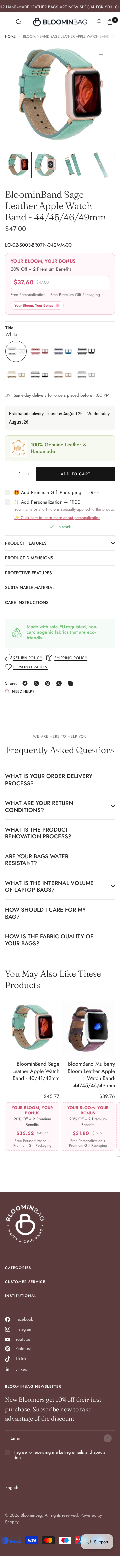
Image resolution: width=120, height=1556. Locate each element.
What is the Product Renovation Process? (38, 833)
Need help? (23, 691)
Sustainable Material (29, 587)
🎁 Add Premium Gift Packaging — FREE (56, 493)
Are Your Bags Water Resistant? (36, 859)
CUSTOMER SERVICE (25, 1281)
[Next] (99, 96)
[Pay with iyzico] (10, 1540)
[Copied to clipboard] (72, 683)
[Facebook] (26, 683)
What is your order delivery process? (48, 779)
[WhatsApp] (60, 683)
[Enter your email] (108, 1438)
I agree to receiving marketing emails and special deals (60, 1455)
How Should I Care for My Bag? (45, 913)
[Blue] (62, 351)
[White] (16, 351)
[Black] (39, 374)
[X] (38, 683)
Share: (11, 683)
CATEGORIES (18, 1267)
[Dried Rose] (62, 374)
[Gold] (16, 374)
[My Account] (99, 22)
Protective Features (28, 573)
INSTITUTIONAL (20, 1295)
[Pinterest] (49, 683)
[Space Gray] (86, 351)
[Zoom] (101, 54)
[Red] (39, 351)
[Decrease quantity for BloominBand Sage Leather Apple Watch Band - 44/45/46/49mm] (10, 474)
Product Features (26, 543)
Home (10, 36)
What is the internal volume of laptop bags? (49, 886)
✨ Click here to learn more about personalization (57, 518)
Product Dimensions (29, 558)
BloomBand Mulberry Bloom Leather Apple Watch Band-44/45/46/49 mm (91, 1074)
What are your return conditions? (39, 806)
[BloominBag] (60, 22)
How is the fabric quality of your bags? (49, 939)
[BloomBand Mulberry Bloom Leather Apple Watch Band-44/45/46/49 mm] (88, 1028)
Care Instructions (27, 602)
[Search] (18, 22)
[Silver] (86, 374)
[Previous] (20, 96)
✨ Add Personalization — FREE (47, 502)
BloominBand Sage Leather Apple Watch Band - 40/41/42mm (35, 1071)
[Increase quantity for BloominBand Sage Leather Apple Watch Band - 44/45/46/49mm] (29, 474)
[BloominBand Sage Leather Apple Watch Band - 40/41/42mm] (32, 1028)
